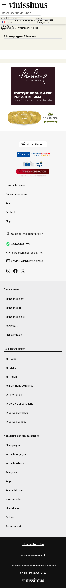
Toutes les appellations (19, 403)
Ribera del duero (15, 490)
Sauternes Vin (14, 526)
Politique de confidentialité (33, 555)
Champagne (13, 445)
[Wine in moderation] (33, 173)
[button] (3, 28)
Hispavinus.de (14, 334)
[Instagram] (9, 272)
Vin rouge (11, 358)
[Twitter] (23, 272)
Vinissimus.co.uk (15, 316)
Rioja (8, 481)
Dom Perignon (14, 394)
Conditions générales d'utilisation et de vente (33, 565)
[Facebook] (16, 272)
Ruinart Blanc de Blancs (19, 385)
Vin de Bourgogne (16, 454)
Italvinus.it (12, 325)
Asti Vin (10, 517)
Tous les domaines (17, 412)
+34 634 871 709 (21, 244)
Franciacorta (13, 499)
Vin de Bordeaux (15, 463)
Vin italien (11, 376)
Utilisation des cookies (33, 544)
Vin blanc (11, 367)
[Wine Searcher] (33, 118)
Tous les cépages (16, 421)
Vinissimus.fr (13, 307)
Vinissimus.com (15, 298)
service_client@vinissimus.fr (28, 261)
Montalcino (12, 508)
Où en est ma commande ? (27, 233)
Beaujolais (12, 472)
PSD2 (25, 154)
